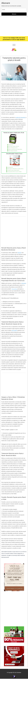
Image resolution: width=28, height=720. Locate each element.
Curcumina (14, 289)
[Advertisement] (14, 26)
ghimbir (19, 252)
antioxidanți (14, 330)
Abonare (14, 14)
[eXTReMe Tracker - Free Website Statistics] (14, 676)
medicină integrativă (20, 117)
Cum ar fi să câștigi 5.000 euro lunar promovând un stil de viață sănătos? (14, 38)
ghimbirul (24, 283)
